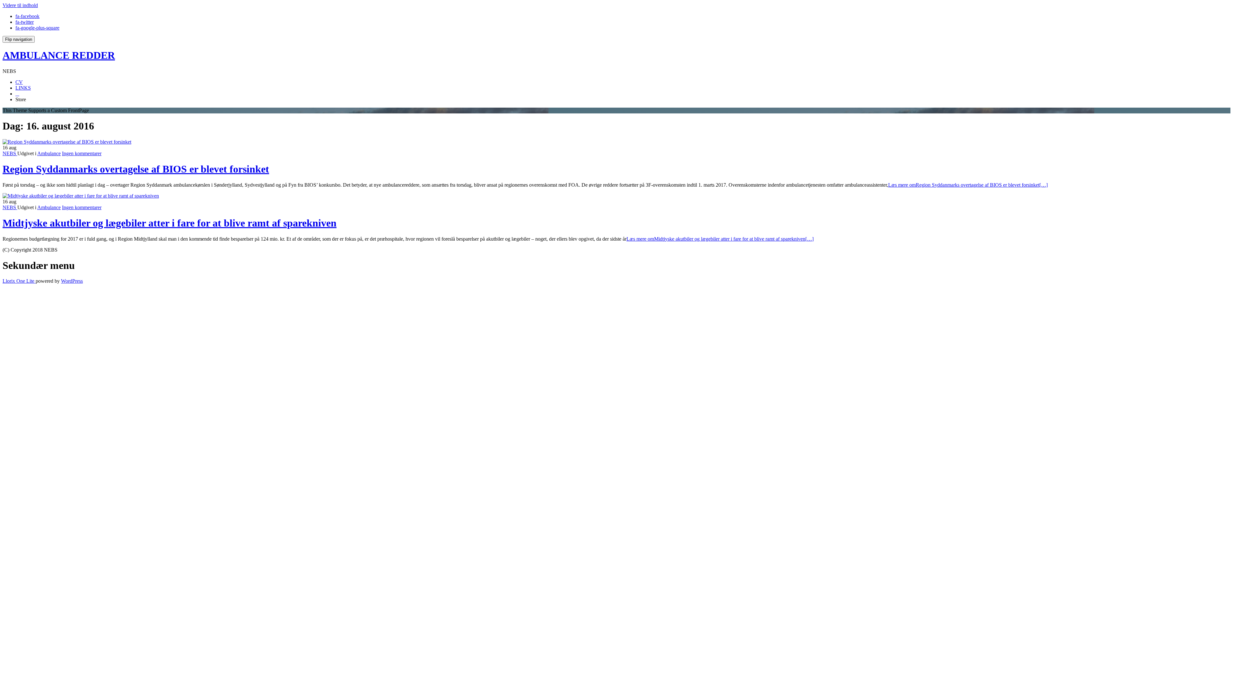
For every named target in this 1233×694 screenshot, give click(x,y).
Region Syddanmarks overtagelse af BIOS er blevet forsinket (136, 169)
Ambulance (49, 153)
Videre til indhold (20, 5)
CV (19, 82)
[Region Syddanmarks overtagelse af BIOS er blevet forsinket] (67, 142)
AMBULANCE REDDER (59, 55)
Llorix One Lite (19, 281)
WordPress (72, 281)
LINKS (23, 88)
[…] (968, 185)
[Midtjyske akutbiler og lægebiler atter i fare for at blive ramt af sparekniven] (81, 196)
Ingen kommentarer (81, 153)
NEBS (10, 153)
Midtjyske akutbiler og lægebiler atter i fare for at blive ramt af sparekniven (170, 223)
